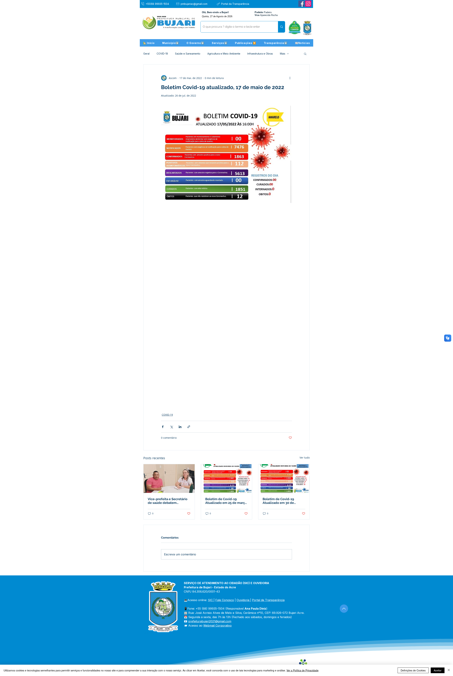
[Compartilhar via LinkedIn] (180, 426)
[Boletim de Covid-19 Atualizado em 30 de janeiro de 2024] (283, 478)
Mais (282, 53)
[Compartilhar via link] (188, 426)
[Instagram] (308, 4)
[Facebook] (301, 4)
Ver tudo (305, 457)
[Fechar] (449, 670)
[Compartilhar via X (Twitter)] (171, 426)
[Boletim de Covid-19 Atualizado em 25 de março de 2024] (226, 478)
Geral (146, 53)
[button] (170, 42)
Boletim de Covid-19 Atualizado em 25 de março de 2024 (226, 501)
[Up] (344, 608)
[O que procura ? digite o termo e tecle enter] (281, 26)
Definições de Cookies (413, 670)
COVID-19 (162, 53)
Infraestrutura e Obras (260, 53)
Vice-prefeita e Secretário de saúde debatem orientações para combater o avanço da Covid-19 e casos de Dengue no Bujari (168, 501)
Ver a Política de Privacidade (302, 670)
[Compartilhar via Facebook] (162, 426)
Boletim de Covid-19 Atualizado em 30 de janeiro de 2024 (278, 501)
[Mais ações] (290, 78)
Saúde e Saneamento (187, 53)
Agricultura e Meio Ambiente (223, 53)
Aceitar (437, 670)
